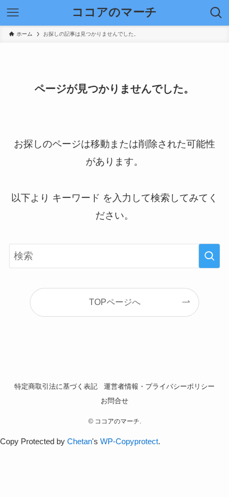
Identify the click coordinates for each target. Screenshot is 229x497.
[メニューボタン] (13, 13)
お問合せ (114, 401)
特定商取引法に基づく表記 (55, 386)
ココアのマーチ (114, 13)
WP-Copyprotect (129, 441)
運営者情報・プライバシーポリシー (159, 386)
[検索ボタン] (216, 13)
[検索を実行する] (209, 256)
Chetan (79, 441)
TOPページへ (115, 302)
